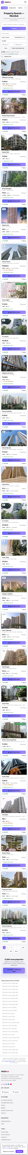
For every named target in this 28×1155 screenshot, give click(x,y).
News (2, 1123)
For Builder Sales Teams (7, 1102)
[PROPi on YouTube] (11, 1084)
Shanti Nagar (5, 667)
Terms (7, 1148)
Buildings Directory (6, 1121)
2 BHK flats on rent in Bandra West (10, 998)
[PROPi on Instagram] (4, 1084)
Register (3, 1107)
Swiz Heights (6, 300)
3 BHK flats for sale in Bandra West (10, 1004)
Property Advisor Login (7, 1110)
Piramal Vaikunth (7, 411)
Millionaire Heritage (7, 77)
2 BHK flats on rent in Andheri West (10, 983)
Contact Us (4, 1137)
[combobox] (14, 33)
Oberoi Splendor (7, 630)
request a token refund (10, 1061)
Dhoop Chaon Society (8, 115)
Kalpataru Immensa (7, 373)
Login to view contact (14, 91)
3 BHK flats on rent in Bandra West (10, 989)
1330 (11, 951)
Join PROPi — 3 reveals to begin (14, 970)
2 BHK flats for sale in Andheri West (10, 986)
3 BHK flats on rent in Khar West (9, 1007)
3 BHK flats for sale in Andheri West (10, 992)
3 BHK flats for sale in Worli (8, 1019)
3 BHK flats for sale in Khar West (9, 1010)
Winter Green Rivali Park (9, 740)
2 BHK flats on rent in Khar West (9, 1028)
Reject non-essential (8, 1151)
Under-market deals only (18, 48)
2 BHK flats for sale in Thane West (10, 1001)
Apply (5, 48)
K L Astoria (5, 336)
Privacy (4, 1148)
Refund (12, 1148)
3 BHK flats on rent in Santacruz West (10, 1022)
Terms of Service (5, 1134)
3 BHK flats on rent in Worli (8, 1013)
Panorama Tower (7, 889)
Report (24, 94)
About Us (3, 1113)
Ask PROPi (5, 94)
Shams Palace (6, 853)
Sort (2, 56)
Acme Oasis (5, 776)
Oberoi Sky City (6, 448)
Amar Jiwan (5, 557)
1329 (23, 947)
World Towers (6, 261)
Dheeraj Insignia (6, 188)
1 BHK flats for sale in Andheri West (10, 1049)
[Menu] (25, 2)
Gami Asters (5, 484)
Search (15, 28)
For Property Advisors (6, 1100)
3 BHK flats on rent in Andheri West (10, 995)
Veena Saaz (5, 703)
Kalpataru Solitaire (7, 594)
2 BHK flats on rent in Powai (8, 1016)
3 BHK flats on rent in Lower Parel (9, 1040)
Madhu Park (5, 225)
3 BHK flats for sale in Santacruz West (10, 1037)
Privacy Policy (4, 1132)
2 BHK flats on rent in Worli (8, 1034)
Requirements (12, 7)
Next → (16, 951)
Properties (4, 7)
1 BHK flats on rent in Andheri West (10, 1031)
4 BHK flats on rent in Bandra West (10, 1052)
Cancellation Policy (6, 1139)
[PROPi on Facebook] (8, 1084)
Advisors (20, 7)
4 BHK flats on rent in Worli (8, 1043)
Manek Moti (5, 152)
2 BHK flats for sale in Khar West (9, 1025)
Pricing (3, 1105)
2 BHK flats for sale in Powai (8, 1046)
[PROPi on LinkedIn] (6, 1084)
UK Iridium (5, 814)
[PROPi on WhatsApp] (1, 1084)
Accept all (19, 1151)
